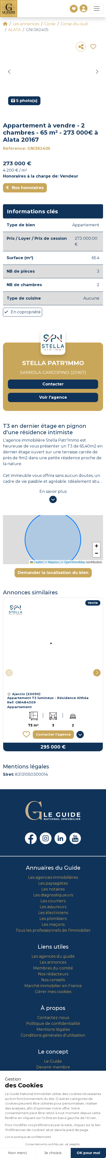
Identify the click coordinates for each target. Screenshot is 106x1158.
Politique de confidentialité (53, 1023)
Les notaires (53, 889)
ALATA (14, 29)
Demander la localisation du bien (53, 572)
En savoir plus (53, 491)
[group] (53, 73)
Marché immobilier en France (53, 985)
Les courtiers (53, 901)
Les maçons (53, 924)
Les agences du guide (53, 956)
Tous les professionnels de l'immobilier (53, 930)
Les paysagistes (53, 883)
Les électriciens (53, 912)
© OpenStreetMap (73, 562)
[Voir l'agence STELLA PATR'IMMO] (53, 342)
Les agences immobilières (53, 877)
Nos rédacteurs (53, 974)
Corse (49, 24)
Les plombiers (53, 918)
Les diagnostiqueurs (53, 895)
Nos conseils (53, 980)
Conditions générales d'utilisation (53, 1035)
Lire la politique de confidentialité (28, 1137)
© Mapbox (52, 562)
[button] (9, 72)
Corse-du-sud (74, 24)
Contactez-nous (53, 1017)
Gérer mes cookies (53, 991)
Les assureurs (53, 906)
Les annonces (26, 24)
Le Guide (53, 1061)
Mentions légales (53, 1029)
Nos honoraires (27, 187)
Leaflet (38, 562)
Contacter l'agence (53, 734)
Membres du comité (53, 968)
